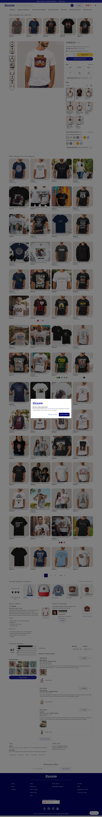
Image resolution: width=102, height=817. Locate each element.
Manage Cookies (52, 414)
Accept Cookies (64, 414)
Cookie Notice (51, 408)
